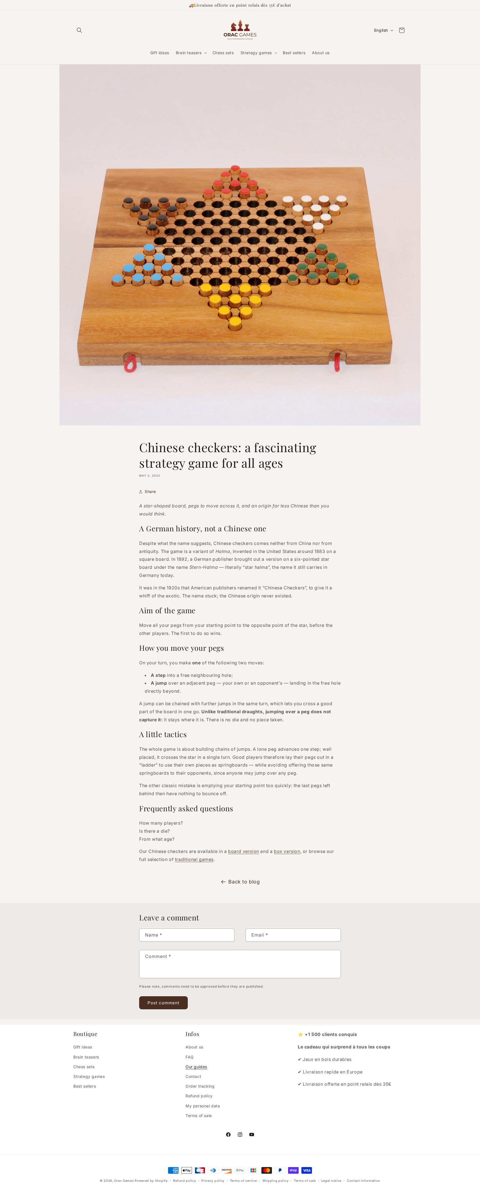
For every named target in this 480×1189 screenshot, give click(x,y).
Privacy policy (212, 1181)
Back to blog (244, 882)
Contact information (363, 1181)
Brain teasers (86, 1057)
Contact (193, 1076)
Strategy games (89, 1076)
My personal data (203, 1105)
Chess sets (84, 1066)
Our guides (196, 1066)
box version (287, 851)
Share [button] (150, 491)
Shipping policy (275, 1181)
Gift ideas (82, 1047)
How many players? (161, 823)
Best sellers (84, 1086)
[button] (79, 30)
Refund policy (199, 1095)
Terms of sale (199, 1115)
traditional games (194, 859)
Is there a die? (154, 831)
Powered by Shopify (151, 1181)
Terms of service (243, 1181)
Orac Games (124, 1181)
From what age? (156, 839)
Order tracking (200, 1086)
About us (194, 1047)
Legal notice (331, 1181)
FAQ (190, 1057)
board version (243, 851)
